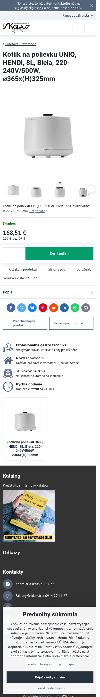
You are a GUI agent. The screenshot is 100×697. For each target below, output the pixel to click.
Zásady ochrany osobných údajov (50, 664)
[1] (29, 540)
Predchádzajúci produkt (24, 323)
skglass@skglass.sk (28, 8)
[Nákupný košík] (78, 28)
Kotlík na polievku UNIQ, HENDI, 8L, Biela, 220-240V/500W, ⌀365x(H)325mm (25, 448)
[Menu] (90, 28)
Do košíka (59, 253)
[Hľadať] (67, 28)
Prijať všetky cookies (50, 677)
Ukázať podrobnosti (50, 688)
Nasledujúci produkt (68, 323)
